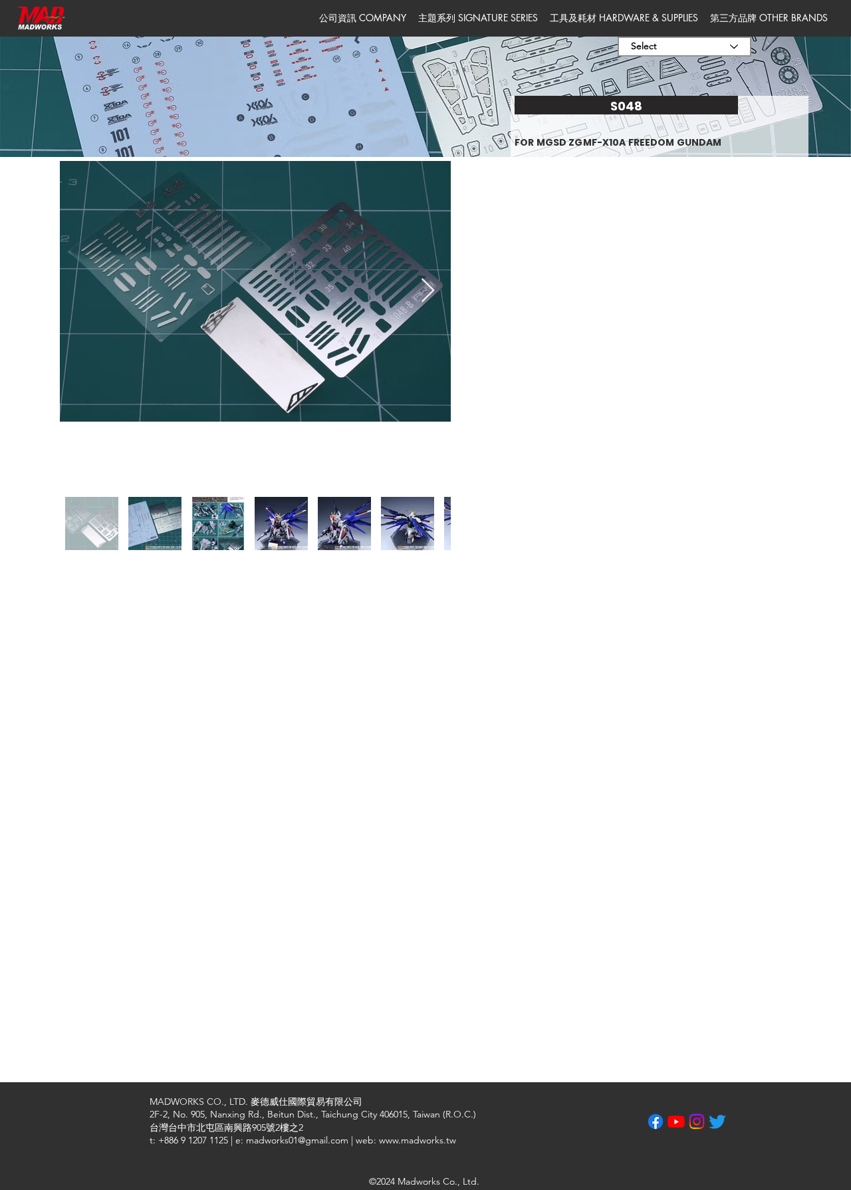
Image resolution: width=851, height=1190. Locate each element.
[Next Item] (427, 291)
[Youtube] (676, 1121)
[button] (362, 18)
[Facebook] (656, 1121)
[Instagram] (697, 1121)
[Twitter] (717, 1121)
